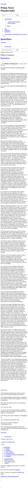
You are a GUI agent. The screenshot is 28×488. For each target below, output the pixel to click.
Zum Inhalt (3, 4)
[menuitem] (13, 21)
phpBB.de (17, 469)
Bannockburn (6, 39)
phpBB (8, 465)
